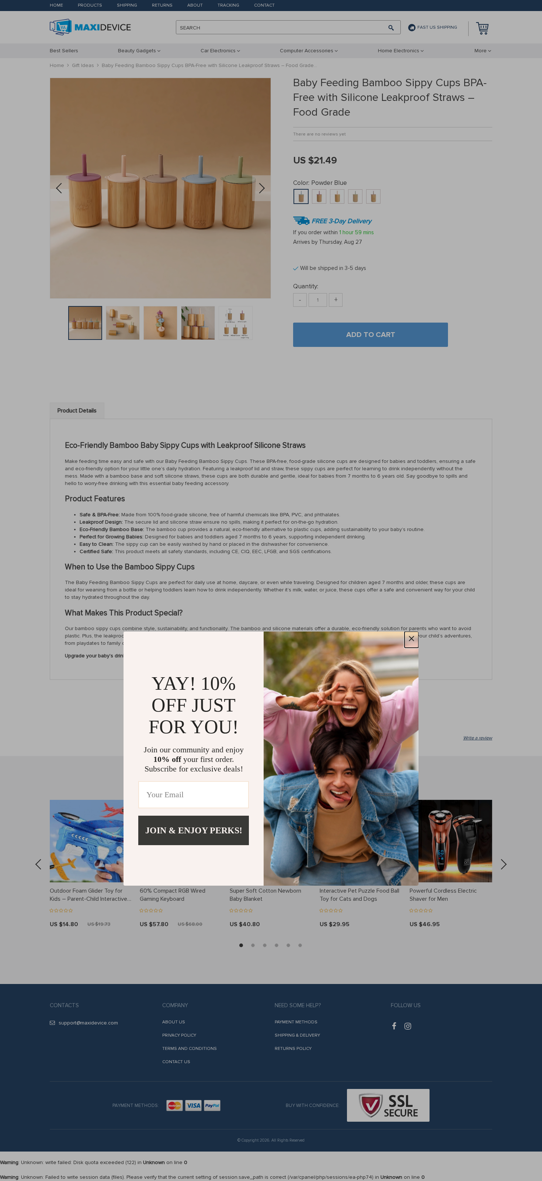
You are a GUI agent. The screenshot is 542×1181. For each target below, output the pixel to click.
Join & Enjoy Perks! (193, 830)
